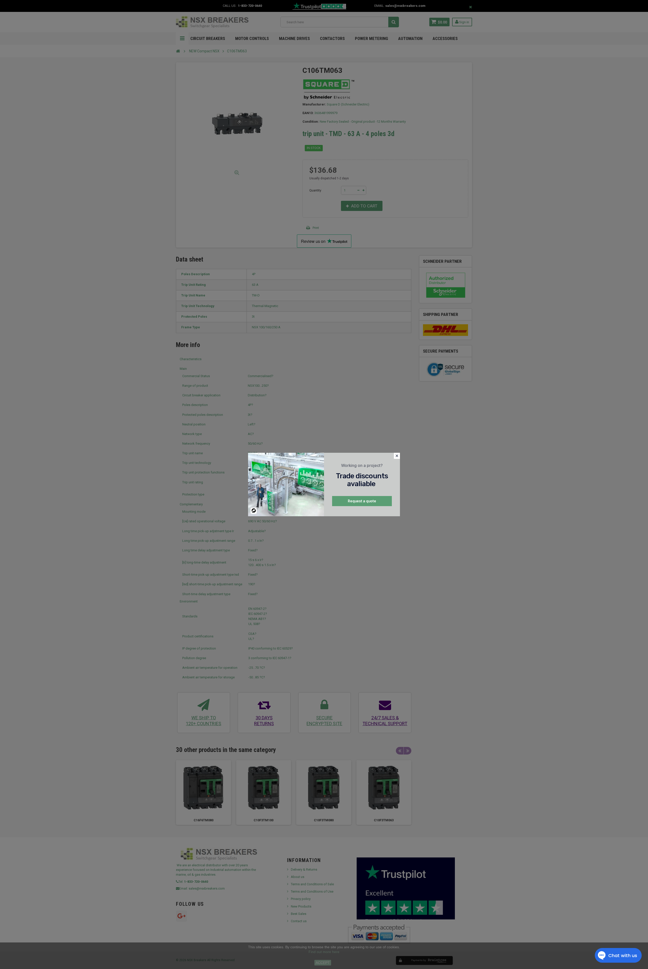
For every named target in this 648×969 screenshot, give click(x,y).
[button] (397, 456)
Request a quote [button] (362, 501)
